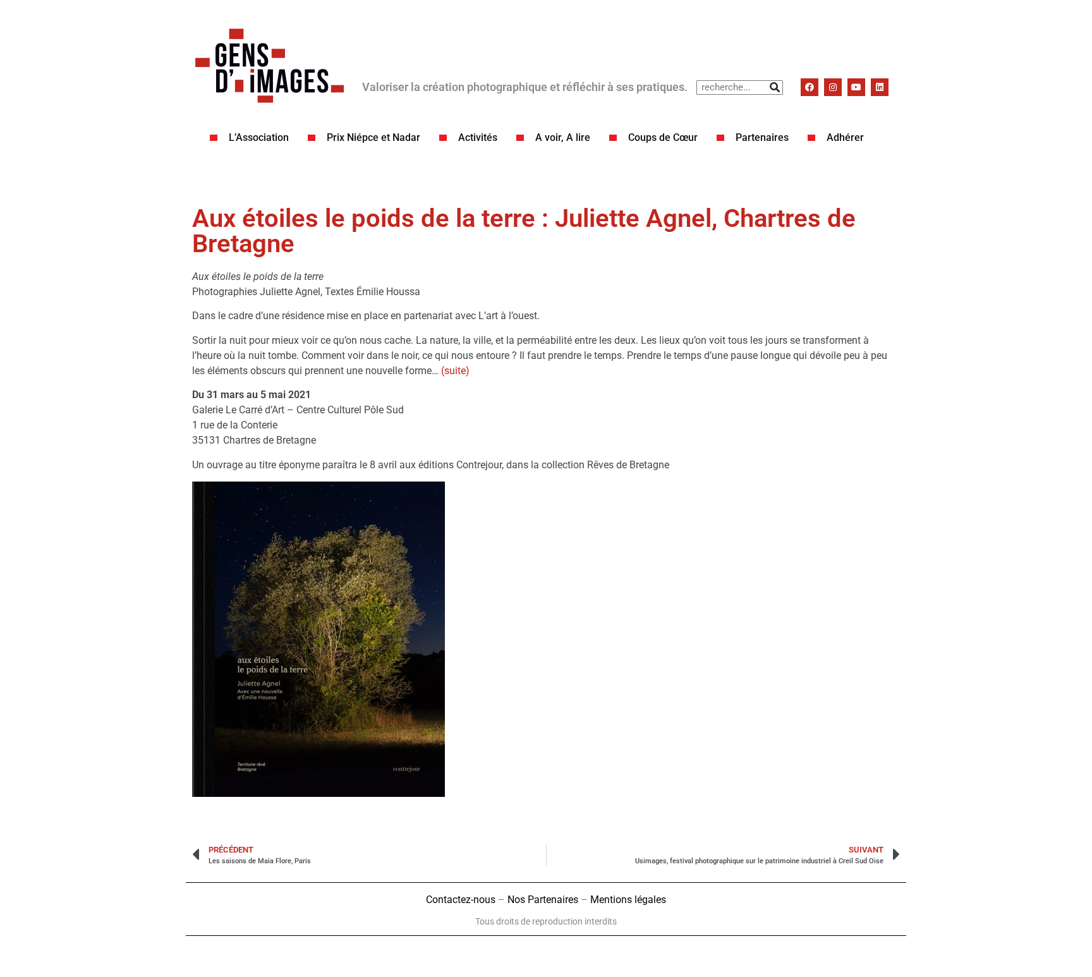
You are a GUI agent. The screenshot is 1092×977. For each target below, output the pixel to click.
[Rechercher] (775, 87)
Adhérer (845, 137)
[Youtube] (856, 87)
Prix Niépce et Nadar (373, 137)
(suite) (455, 371)
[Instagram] (833, 87)
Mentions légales (628, 900)
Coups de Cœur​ (663, 137)
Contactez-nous (460, 900)
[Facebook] (809, 87)
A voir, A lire (562, 137)
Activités (477, 137)
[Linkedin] (880, 87)
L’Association (259, 137)
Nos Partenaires (542, 900)
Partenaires (762, 137)
